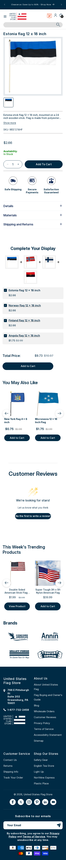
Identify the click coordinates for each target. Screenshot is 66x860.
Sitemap (38, 740)
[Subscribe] (58, 825)
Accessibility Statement (48, 734)
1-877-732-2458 (18, 709)
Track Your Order (13, 777)
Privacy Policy (42, 723)
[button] (5, 16)
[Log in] (55, 16)
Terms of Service (44, 729)
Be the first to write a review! (33, 516)
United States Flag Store (38, 794)
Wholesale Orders (44, 711)
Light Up (39, 771)
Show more (9, 122)
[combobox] (29, 24)
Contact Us (10, 759)
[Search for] (58, 24)
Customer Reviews (45, 717)
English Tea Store (44, 765)
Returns (8, 765)
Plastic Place (41, 783)
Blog (36, 705)
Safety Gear (41, 759)
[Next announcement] (61, 4)
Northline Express (44, 777)
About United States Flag (46, 687)
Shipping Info (10, 771)
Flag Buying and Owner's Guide (48, 697)
